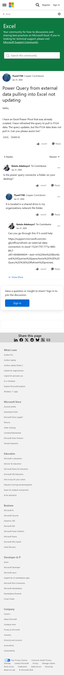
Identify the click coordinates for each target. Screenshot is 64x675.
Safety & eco (36, 666)
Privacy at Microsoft (12, 629)
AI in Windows (9, 381)
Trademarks (22, 666)
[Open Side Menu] (4, 4)
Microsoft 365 (9, 526)
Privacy (35, 663)
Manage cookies (48, 663)
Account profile (10, 406)
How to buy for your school (14, 479)
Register (46, 4)
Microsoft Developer (12, 567)
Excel (8, 14)
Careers (7, 614)
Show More (17, 277)
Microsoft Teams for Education (16, 469)
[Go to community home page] (11, 4)
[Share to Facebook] (21, 339)
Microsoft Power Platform (14, 531)
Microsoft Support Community (20, 42)
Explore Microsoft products (14, 386)
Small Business (10, 547)
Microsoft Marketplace (13, 588)
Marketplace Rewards (12, 593)
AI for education (10, 495)
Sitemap (7, 663)
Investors (7, 635)
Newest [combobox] (54, 156)
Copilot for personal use (13, 376)
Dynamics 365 (9, 521)
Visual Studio (9, 599)
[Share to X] (26, 339)
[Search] (38, 5)
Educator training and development (18, 484)
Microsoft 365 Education (13, 474)
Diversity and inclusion (13, 640)
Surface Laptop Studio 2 (13, 365)
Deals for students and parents (16, 490)
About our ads (9, 670)
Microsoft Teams (10, 536)
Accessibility (9, 645)
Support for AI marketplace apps (17, 578)
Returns (7, 422)
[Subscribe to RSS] (43, 339)
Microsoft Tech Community (14, 583)
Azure (6, 562)
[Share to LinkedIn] (16, 339)
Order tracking (9, 427)
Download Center (11, 412)
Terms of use (9, 666)
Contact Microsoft (21, 663)
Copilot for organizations (14, 370)
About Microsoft (10, 619)
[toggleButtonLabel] (59, 14)
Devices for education (12, 463)
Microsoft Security (11, 515)
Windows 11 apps (11, 391)
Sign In (56, 4)
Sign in (17, 303)
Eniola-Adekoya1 (20, 165)
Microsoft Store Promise (13, 438)
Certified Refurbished (12, 433)
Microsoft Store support (13, 417)
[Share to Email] (48, 339)
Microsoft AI (9, 510)
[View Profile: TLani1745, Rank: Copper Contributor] (6, 77)
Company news (10, 624)
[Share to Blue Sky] (37, 339)
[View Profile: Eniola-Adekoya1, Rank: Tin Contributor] (6, 167)
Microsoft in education (13, 458)
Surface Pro (8, 355)
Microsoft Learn (10, 572)
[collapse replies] (32, 163)
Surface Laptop (10, 360)
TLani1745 (17, 75)
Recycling (49, 666)
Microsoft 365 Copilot (12, 542)
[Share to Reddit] (32, 339)
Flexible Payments (11, 443)
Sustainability (9, 650)
